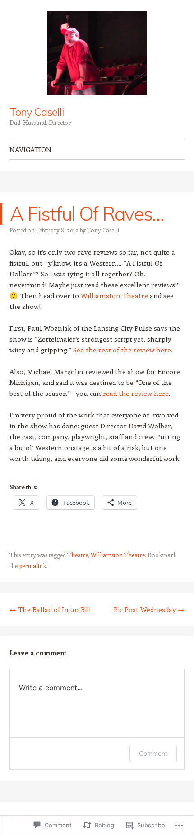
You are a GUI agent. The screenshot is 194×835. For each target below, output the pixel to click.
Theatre (77, 555)
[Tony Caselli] (97, 53)
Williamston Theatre (114, 295)
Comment (153, 753)
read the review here (136, 393)
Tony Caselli (36, 112)
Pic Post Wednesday (149, 609)
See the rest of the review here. (122, 349)
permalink (32, 565)
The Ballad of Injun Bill (50, 609)
